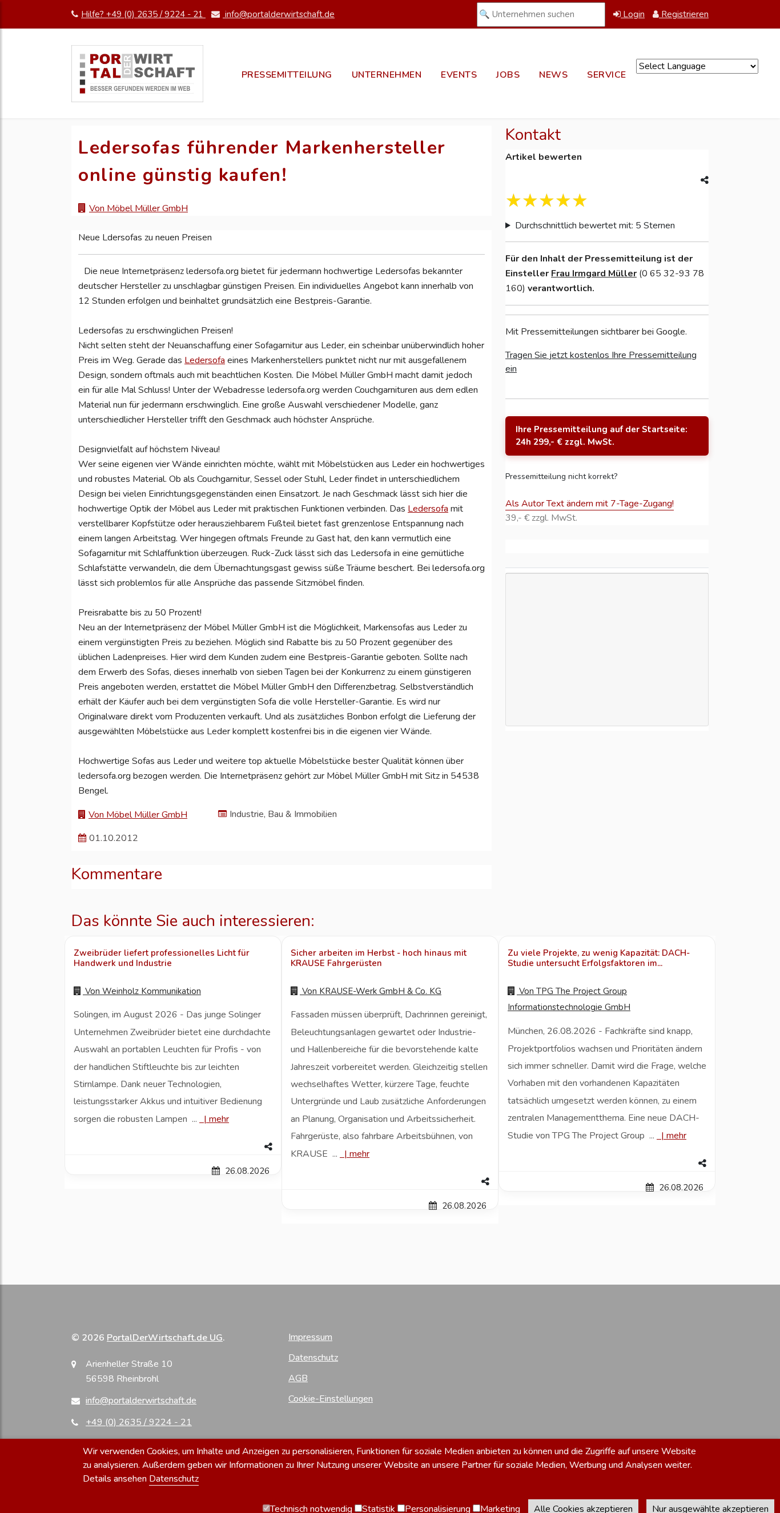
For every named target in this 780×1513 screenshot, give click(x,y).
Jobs (508, 75)
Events (459, 75)
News (553, 75)
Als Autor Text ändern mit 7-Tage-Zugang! (589, 503)
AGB (298, 1378)
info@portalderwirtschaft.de (279, 14)
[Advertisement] (607, 702)
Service (606, 75)
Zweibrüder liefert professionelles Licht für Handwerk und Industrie (162, 958)
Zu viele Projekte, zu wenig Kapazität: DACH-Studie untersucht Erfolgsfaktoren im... (599, 958)
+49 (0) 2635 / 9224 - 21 (139, 1422)
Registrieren (684, 14)
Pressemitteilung (287, 75)
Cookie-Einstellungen (330, 1399)
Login (633, 14)
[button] (173, 1147)
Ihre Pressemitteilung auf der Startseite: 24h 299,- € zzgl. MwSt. (601, 436)
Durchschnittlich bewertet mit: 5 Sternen (595, 225)
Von (142, 991)
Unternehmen (387, 75)
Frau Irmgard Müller (594, 273)
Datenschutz (313, 1357)
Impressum (310, 1337)
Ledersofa (204, 360)
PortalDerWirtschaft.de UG (165, 1337)
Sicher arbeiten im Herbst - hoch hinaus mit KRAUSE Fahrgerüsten (379, 958)
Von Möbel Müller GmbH (138, 208)
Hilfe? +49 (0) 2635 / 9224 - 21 (143, 14)
